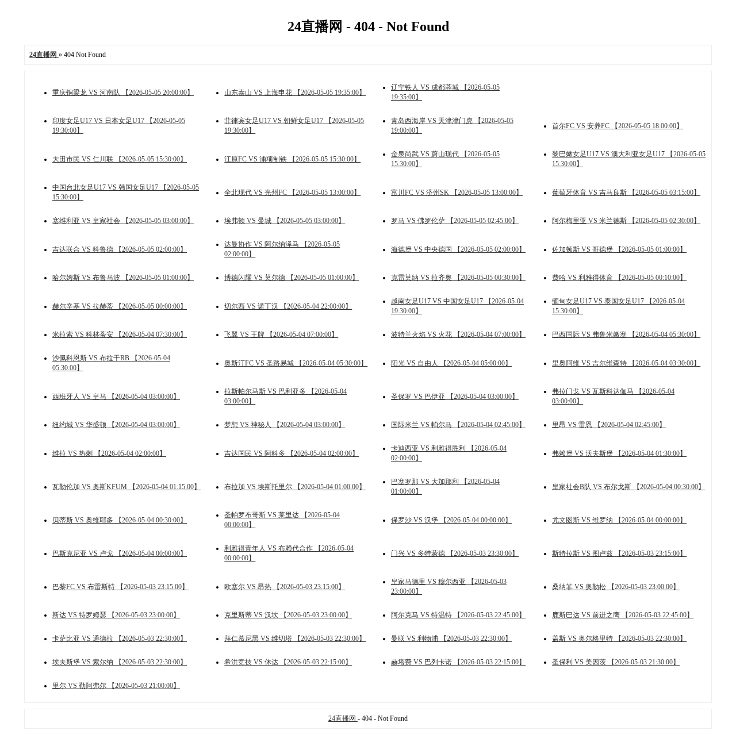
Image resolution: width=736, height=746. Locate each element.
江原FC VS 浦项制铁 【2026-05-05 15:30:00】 (292, 159)
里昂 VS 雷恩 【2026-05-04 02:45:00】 (609, 425)
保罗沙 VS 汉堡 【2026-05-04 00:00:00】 (451, 520)
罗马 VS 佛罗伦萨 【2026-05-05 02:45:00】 (455, 221)
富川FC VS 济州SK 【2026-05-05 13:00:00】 (457, 193)
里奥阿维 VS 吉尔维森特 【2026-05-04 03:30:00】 (626, 363)
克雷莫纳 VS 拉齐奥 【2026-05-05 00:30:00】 (458, 278)
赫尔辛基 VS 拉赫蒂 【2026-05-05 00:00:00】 (119, 306)
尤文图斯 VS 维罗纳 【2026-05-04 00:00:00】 (619, 520)
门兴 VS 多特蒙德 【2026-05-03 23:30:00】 (455, 553)
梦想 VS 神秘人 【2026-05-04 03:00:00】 (284, 425)
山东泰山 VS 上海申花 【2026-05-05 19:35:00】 (295, 93)
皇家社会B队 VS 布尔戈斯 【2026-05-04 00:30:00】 (628, 487)
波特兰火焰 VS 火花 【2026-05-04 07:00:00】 (458, 334)
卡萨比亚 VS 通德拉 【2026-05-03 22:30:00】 (119, 639)
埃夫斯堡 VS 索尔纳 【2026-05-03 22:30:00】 (119, 662)
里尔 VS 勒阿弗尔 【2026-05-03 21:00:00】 (116, 686)
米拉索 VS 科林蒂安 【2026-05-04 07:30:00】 (119, 334)
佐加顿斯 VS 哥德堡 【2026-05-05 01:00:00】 (619, 249)
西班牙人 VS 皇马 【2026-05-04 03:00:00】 (116, 397)
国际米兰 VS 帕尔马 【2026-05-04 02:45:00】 (458, 425)
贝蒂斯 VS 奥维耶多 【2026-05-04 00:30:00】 (119, 520)
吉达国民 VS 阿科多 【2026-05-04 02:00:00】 (291, 453)
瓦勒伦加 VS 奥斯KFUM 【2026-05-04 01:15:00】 (126, 487)
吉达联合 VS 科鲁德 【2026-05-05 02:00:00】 (119, 249)
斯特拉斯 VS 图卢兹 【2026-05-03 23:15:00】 (619, 553)
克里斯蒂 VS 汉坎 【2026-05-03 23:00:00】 (288, 615)
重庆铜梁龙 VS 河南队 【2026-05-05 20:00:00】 (123, 93)
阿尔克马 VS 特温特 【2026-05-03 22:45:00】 (458, 615)
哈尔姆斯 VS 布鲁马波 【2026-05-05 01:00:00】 (123, 278)
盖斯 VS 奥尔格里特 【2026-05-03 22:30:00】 (619, 639)
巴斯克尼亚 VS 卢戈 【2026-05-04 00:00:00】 (119, 553)
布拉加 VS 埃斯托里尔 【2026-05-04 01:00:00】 (295, 487)
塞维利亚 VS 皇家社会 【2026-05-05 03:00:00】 (123, 221)
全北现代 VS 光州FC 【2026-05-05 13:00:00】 (292, 193)
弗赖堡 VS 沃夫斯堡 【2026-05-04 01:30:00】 (619, 453)
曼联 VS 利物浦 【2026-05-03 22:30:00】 (451, 639)
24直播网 (343, 718)
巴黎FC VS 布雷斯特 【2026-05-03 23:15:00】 (120, 587)
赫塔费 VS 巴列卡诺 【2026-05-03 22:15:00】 (458, 662)
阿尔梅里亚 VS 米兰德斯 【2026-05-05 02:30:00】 (626, 221)
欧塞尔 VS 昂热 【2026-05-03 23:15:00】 (284, 587)
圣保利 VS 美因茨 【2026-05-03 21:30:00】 (616, 662)
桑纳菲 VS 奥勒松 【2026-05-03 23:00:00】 (616, 587)
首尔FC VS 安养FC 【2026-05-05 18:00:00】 (617, 126)
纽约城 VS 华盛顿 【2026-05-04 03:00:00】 (116, 425)
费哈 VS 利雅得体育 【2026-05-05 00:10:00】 (619, 278)
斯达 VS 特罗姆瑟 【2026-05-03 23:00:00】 (116, 615)
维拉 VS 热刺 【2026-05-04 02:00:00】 (109, 453)
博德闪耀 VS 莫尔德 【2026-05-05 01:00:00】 (291, 278)
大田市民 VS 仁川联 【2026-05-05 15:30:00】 (119, 159)
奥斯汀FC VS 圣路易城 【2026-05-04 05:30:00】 (295, 363)
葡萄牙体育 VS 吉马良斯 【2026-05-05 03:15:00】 (626, 193)
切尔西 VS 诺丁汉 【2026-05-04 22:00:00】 (288, 306)
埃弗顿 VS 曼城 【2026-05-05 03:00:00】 (284, 221)
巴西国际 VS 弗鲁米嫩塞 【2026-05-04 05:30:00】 (626, 334)
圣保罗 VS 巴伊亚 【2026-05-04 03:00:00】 (455, 397)
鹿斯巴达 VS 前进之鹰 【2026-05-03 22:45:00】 (622, 615)
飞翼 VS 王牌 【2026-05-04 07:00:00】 (281, 334)
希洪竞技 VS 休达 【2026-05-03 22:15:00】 (288, 662)
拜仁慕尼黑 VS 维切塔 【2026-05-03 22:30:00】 (295, 639)
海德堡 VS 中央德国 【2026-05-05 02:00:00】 (458, 249)
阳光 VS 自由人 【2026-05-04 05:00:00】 (451, 363)
